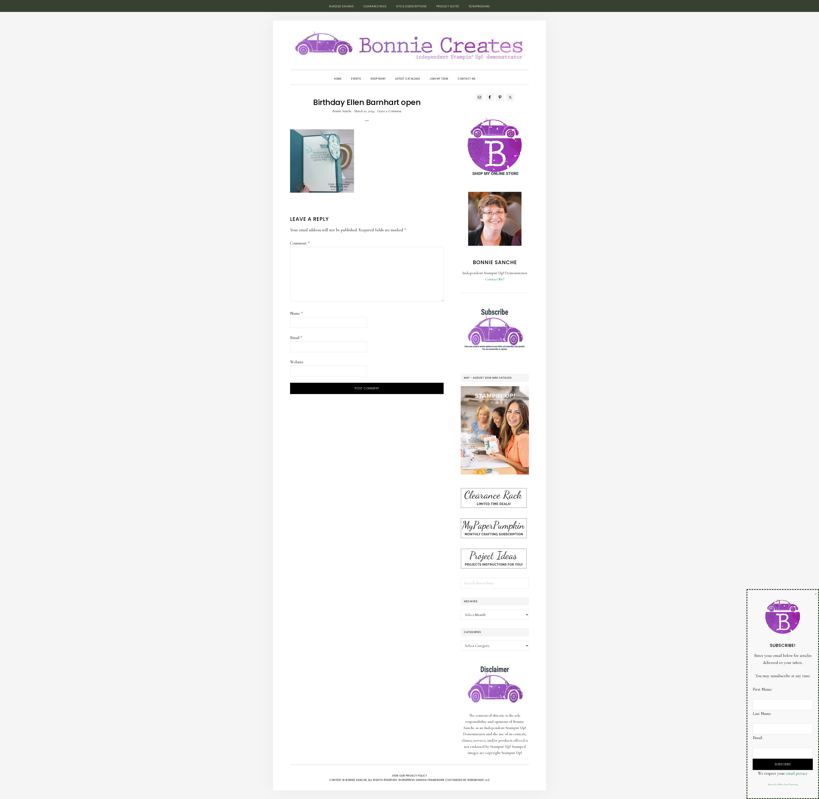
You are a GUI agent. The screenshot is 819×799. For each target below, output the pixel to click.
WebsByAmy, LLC (478, 780)
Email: (758, 737)
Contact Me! (494, 279)
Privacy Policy (416, 775)
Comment (299, 243)
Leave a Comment (389, 111)
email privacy (797, 773)
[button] (485, 75)
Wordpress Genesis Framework (421, 780)
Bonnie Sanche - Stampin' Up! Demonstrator (409, 43)
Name (296, 313)
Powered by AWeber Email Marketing (783, 784)
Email (296, 337)
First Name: (762, 689)
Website (296, 362)
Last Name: (762, 713)
